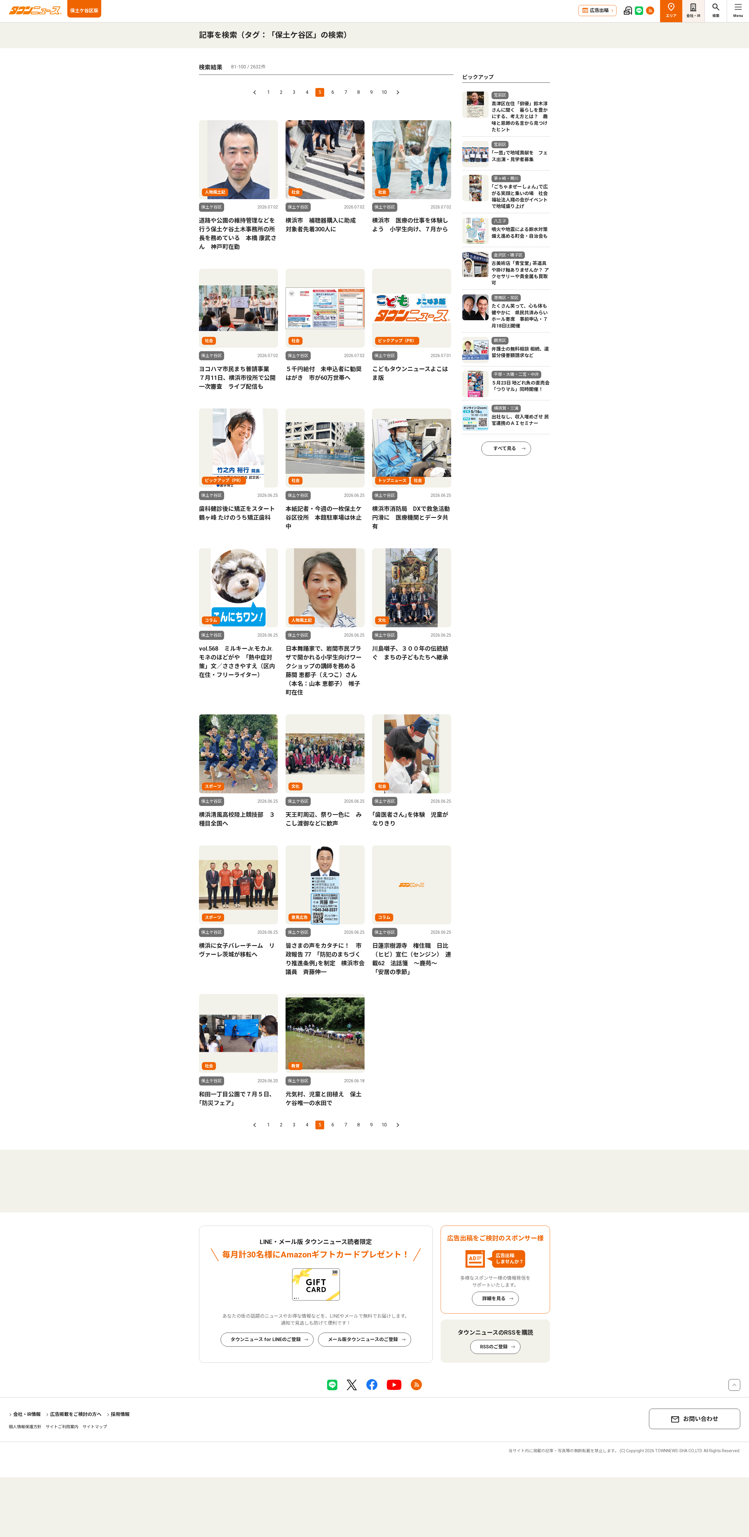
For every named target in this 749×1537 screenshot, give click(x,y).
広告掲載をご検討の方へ (76, 1414)
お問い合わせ (700, 1418)
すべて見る (504, 448)
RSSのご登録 (494, 1347)
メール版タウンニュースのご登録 (363, 1339)
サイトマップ (95, 1426)
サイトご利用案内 (62, 1426)
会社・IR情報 (27, 1414)
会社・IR (693, 16)
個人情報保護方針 (25, 1426)
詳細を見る (494, 1298)
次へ (397, 92)
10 (384, 92)
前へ (255, 92)
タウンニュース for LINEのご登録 (266, 1339)
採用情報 (120, 1414)
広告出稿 (599, 10)
